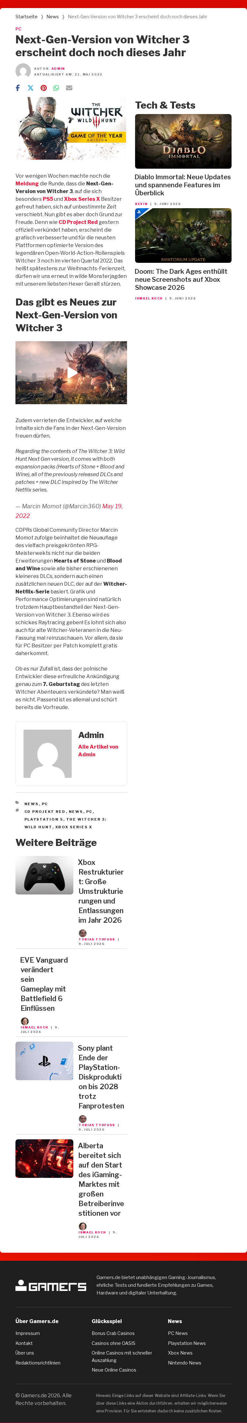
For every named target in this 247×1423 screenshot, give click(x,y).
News (52, 16)
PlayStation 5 (43, 819)
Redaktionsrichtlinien (37, 1362)
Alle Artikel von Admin (98, 751)
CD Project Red (78, 222)
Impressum (27, 1333)
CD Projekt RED (45, 811)
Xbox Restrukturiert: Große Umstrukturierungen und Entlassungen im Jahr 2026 (101, 891)
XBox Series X (74, 827)
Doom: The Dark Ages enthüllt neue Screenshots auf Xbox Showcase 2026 (180, 279)
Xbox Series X (82, 199)
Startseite (26, 16)
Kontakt (24, 1343)
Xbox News (180, 1353)
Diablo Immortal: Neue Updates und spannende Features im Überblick (182, 185)
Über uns (24, 1353)
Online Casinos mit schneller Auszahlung (122, 1356)
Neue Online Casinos (114, 1370)
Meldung (27, 184)
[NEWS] (44, 893)
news (76, 811)
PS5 (48, 199)
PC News (178, 1333)
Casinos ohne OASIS (113, 1343)
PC (18, 29)
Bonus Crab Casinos (113, 1333)
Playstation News (187, 1343)
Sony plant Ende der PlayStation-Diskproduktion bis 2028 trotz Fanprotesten (101, 1077)
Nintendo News (184, 1362)
